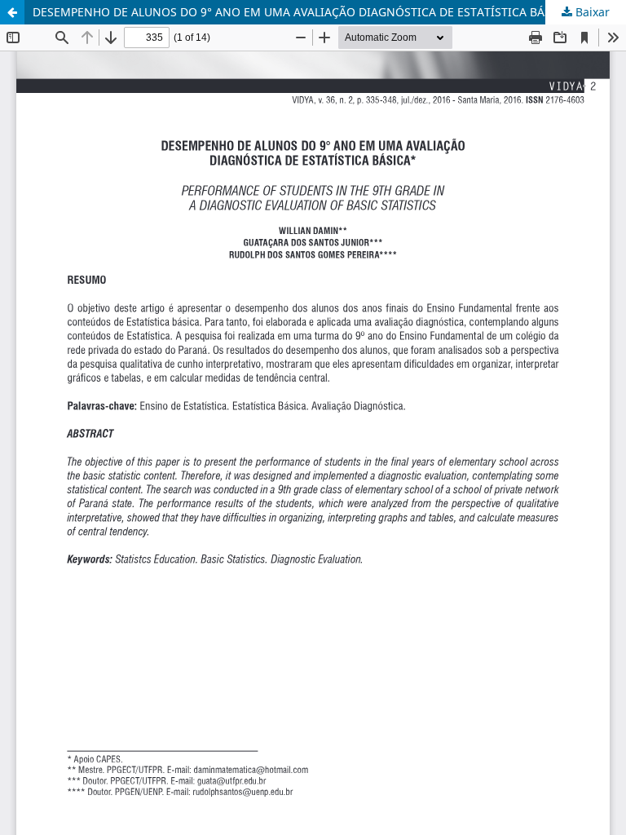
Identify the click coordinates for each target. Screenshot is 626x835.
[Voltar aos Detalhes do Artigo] (12, 12)
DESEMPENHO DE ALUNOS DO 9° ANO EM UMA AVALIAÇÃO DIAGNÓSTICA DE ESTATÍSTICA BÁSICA (301, 12)
